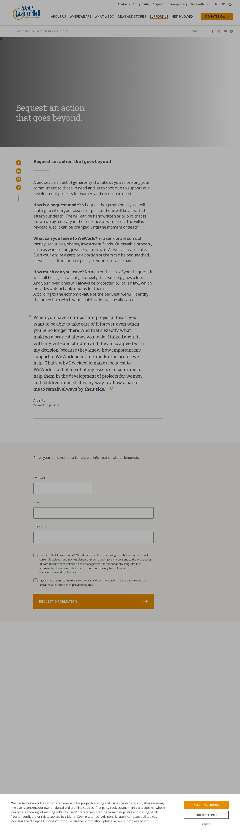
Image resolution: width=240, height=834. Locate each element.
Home (19, 31)
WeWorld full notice (64, 572)
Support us (31, 31)
